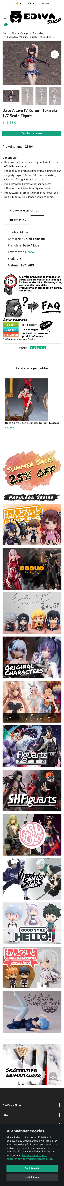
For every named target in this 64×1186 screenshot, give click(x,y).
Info (5, 1115)
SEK (30, 3)
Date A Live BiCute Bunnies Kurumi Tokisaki (32, 423)
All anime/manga (20, 33)
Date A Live (38, 33)
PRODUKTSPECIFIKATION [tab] (24, 210)
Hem (5, 33)
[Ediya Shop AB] (35, 17)
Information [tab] (17, 220)
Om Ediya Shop (12, 1105)
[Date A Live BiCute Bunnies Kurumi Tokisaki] (32, 399)
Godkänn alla (32, 1168)
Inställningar (32, 1177)
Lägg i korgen (34, 133)
